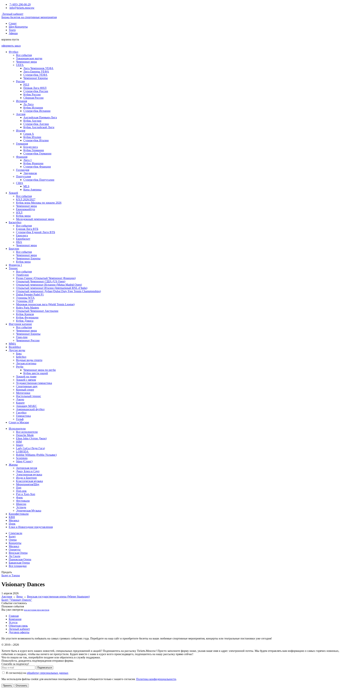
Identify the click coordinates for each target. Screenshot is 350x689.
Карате (20, 402)
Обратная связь (18, 625)
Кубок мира (23, 215)
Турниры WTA (25, 297)
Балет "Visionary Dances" (16, 599)
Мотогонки (23, 392)
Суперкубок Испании (36, 110)
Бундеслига (30, 146)
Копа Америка (32, 189)
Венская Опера (18, 552)
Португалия (23, 176)
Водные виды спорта (29, 360)
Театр (12, 30)
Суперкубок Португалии (38, 179)
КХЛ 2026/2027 (25, 199)
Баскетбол (15, 222)
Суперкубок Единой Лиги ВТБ (35, 232)
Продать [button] (6, 572)
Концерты (15, 543)
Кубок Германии (33, 150)
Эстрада (21, 507)
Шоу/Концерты (18, 26)
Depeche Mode (25, 435)
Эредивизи (30, 173)
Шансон (21, 504)
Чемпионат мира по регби (39, 369)
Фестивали (23, 500)
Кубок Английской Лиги (38, 127)
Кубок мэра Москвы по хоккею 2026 (38, 202)
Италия (20, 130)
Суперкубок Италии (36, 140)
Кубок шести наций (35, 373)
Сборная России (33, 97)
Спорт (13, 23)
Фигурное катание (20, 324)
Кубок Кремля (25, 314)
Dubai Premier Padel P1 (30, 294)
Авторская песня (26, 467)
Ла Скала (14, 556)
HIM (19, 441)
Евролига (22, 235)
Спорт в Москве (19, 422)
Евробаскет (23, 238)
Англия (20, 114)
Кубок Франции (33, 163)
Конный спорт (25, 389)
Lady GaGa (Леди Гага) (30, 448)
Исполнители (17, 428)
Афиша (13, 33)
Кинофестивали (19, 513)
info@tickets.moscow (21, 7)
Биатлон (14, 248)
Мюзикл (14, 520)
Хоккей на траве (26, 376)
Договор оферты (19, 632)
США (19, 183)
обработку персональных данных (47, 672)
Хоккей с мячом (26, 379)
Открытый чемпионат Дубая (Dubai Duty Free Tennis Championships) (58, 291)
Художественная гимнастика (34, 383)
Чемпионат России (28, 340)
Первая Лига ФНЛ (34, 87)
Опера (13, 539)
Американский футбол (30, 409)
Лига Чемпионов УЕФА (38, 68)
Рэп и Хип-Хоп (25, 494)
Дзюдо (20, 399)
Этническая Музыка (28, 510)
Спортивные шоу (27, 386)
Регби (19, 366)
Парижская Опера (20, 559)
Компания (15, 619)
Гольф (20, 419)
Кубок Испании (33, 107)
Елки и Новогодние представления (31, 527)
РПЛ (26, 84)
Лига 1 (27, 160)
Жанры (13, 464)
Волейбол (15, 347)
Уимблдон (22, 274)
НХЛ (19, 212)
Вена (19, 596)
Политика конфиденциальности (156, 679)
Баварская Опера (19, 562)
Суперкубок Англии (36, 124)
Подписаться (44, 667)
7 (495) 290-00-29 (20, 4)
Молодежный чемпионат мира (35, 219)
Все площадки (18, 565)
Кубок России (32, 94)
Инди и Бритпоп (26, 477)
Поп (18, 487)
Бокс (19, 353)
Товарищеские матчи (29, 58)
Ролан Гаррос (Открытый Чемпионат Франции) (46, 278)
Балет (12, 536)
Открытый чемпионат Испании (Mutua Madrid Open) (49, 284)
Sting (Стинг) (24, 461)
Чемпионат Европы (35, 78)
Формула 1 (15, 265)
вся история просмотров (36, 609)
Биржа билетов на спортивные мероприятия (29, 17)
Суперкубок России (35, 91)
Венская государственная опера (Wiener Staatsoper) (58, 596)
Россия (20, 81)
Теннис (13, 268)
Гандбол (21, 412)
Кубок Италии (32, 137)
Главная (14, 615)
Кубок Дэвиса (24, 320)
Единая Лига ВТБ (27, 228)
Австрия (6, 596)
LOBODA (22, 451)
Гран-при (22, 337)
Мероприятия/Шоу (27, 484)
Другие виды (17, 350)
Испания (21, 101)
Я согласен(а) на (36, 672)
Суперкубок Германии (37, 153)
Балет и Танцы (10, 575)
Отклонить (21, 685)
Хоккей (13, 192)
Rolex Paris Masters (27, 307)
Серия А (28, 133)
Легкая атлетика (26, 363)
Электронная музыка (29, 474)
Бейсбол (21, 356)
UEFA (20, 64)
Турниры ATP (24, 301)
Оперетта (14, 549)
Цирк (12, 523)
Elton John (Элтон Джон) (31, 438)
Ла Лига (28, 104)
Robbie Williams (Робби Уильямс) (36, 454)
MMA (12, 343)
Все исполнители (27, 431)
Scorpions (22, 458)
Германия (22, 143)
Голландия (22, 169)
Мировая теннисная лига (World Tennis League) (45, 304)
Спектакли (15, 533)
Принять (7, 685)
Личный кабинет (12, 13)
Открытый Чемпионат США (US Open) (40, 281)
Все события (24, 55)
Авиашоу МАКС (26, 406)
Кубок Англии (32, 120)
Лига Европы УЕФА (36, 71)
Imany (19, 445)
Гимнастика (23, 415)
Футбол (13, 51)
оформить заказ (11, 45)
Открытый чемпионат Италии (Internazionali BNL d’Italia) (51, 287)
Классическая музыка (29, 481)
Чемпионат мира (26, 61)
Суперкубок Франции (37, 166)
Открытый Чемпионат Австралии (37, 310)
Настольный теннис (28, 396)
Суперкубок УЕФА (35, 74)
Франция (21, 156)
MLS (26, 186)
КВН (12, 517)
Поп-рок (21, 490)
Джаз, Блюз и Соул (27, 471)
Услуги (13, 622)
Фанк (19, 497)
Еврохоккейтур (25, 209)
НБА (19, 242)
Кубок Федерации (27, 317)
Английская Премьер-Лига (40, 117)
